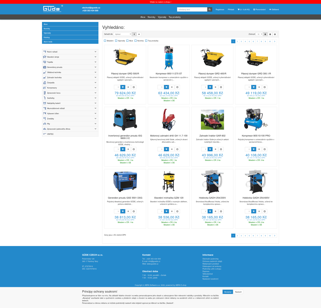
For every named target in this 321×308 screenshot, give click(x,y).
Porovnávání (260, 9)
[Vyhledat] (209, 9)
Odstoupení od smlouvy (212, 266)
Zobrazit (252, 34)
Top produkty (175, 16)
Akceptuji (227, 292)
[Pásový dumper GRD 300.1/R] (256, 57)
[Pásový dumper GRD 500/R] (125, 57)
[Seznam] (270, 34)
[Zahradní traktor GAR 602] (212, 119)
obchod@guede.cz (91, 7)
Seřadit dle (108, 34)
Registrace (220, 9)
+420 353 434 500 (90, 10)
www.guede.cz (152, 263)
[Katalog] (265, 34)
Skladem (110, 40)
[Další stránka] (274, 41)
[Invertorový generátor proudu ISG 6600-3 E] (125, 119)
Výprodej (162, 16)
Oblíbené (275, 9)
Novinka (140, 40)
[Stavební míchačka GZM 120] (169, 181)
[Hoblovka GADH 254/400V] (256, 181)
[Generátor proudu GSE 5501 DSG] (125, 181)
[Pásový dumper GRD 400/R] (212, 57)
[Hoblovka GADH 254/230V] (212, 181)
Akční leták (48, 41)
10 (270, 41)
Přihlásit (231, 9)
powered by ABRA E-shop (176, 285)
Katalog (47, 37)
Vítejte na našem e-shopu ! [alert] (160, 2)
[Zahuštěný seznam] (275, 34)
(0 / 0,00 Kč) (244, 9)
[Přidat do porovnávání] (133, 87)
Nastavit (238, 292)
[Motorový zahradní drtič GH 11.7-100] (169, 119)
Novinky (151, 16)
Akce (142, 16)
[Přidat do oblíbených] (128, 87)
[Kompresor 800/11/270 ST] (169, 57)
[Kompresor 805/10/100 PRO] (256, 119)
